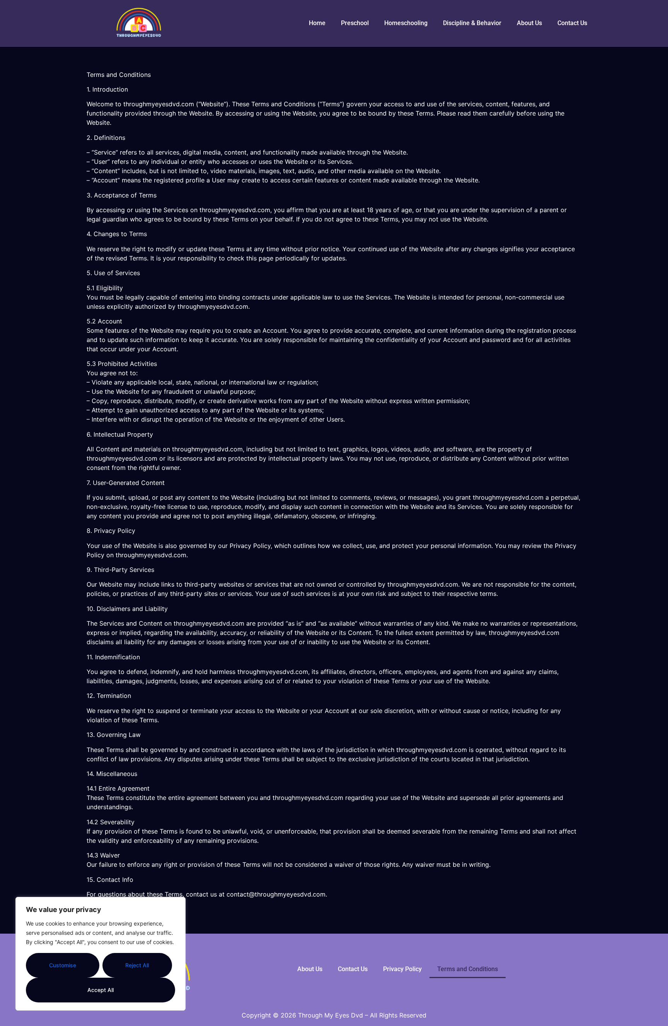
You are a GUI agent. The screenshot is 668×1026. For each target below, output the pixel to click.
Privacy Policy (402, 969)
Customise (62, 965)
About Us (529, 23)
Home (317, 23)
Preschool (355, 23)
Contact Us (572, 23)
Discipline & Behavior (472, 23)
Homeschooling (406, 23)
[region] (100, 954)
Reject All (137, 965)
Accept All (100, 990)
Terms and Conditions (467, 969)
